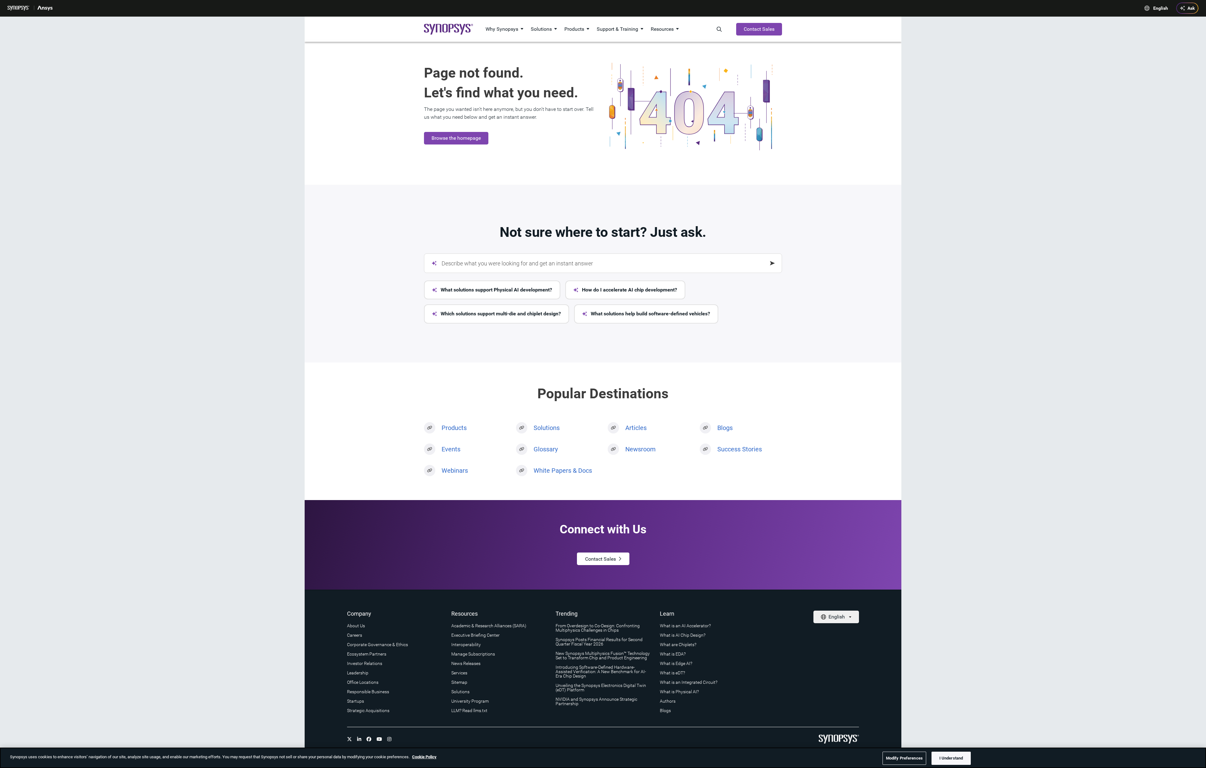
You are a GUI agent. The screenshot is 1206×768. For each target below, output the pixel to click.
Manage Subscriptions (473, 653)
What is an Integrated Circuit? (688, 682)
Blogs (725, 428)
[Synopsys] (19, 8)
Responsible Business (368, 691)
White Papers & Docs (563, 470)
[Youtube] (379, 739)
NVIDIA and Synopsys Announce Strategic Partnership (596, 701)
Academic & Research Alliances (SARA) (488, 625)
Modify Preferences (904, 758)
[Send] (772, 263)
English (1160, 8)
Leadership (357, 672)
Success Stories (739, 449)
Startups (355, 701)
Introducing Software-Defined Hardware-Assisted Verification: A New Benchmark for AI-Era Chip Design (601, 671)
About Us (356, 625)
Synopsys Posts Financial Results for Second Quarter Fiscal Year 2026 (599, 641)
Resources (662, 29)
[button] (492, 290)
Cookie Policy (424, 756)
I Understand (951, 758)
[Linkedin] (359, 739)
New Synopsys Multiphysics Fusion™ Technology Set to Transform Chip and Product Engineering (603, 655)
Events (451, 449)
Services (459, 672)
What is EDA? (673, 653)
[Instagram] (389, 739)
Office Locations (362, 682)
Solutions (541, 29)
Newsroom (640, 449)
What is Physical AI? (679, 691)
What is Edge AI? (676, 663)
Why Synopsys (502, 29)
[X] (349, 739)
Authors (668, 701)
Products (574, 29)
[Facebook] (369, 739)
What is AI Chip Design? (682, 635)
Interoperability (466, 644)
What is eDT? (672, 672)
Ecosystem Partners (366, 653)
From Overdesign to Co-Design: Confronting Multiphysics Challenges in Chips (598, 628)
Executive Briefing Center (475, 635)
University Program (470, 701)
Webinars (455, 470)
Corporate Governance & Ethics (377, 644)
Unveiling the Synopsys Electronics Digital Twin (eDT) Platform (601, 687)
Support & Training (617, 29)
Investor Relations (364, 663)
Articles (636, 428)
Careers (354, 635)
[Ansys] (45, 8)
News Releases (466, 663)
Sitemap (459, 682)
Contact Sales (759, 29)
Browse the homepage (456, 138)
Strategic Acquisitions (368, 710)
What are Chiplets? (678, 644)
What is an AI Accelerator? (685, 625)
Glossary (546, 449)
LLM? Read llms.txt (469, 710)
